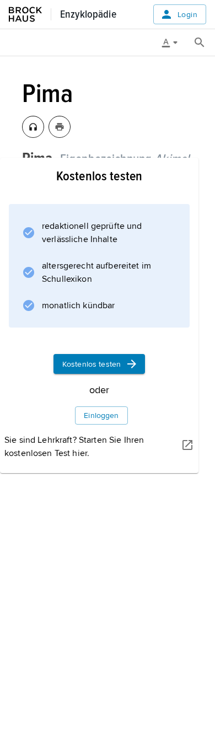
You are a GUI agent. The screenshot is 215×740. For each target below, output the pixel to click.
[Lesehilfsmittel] (173, 42)
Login (187, 14)
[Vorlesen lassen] (33, 127)
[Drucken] (60, 127)
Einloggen (101, 415)
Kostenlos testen (91, 364)
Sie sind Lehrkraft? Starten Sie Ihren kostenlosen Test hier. (74, 447)
